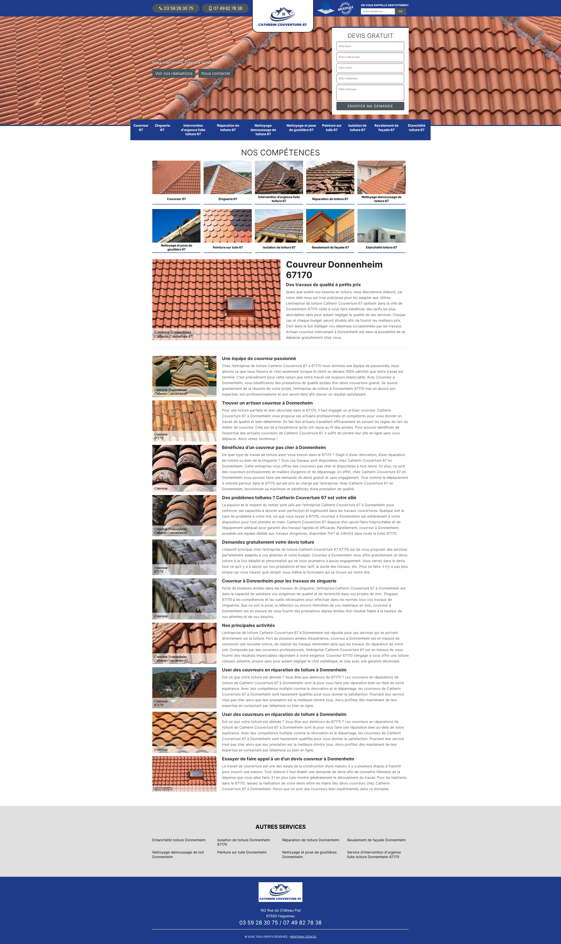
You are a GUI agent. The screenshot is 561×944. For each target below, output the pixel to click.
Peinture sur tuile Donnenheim (242, 852)
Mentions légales (303, 936)
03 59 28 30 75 (178, 8)
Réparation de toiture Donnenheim (310, 840)
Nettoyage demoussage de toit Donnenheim (178, 854)
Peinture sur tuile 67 (331, 127)
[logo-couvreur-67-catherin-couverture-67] (280, 891)
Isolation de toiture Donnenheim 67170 (243, 842)
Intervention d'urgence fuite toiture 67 (193, 129)
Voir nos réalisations (173, 73)
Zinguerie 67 (162, 127)
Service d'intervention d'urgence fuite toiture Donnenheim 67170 (374, 854)
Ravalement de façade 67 (387, 127)
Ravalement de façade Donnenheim (376, 840)
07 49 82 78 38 (227, 8)
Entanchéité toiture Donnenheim (179, 840)
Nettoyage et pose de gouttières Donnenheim (309, 854)
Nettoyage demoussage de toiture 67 (263, 129)
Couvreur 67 (140, 127)
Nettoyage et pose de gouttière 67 (301, 127)
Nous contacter (215, 73)
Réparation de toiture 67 (228, 127)
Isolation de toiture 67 (357, 127)
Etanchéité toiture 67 (416, 127)
